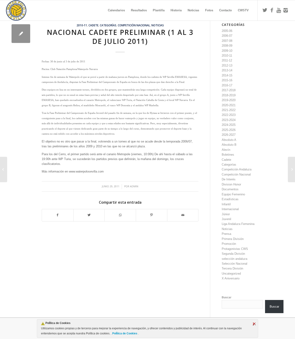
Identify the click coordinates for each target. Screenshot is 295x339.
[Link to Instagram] (285, 10)
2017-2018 (229, 90)
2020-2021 (229, 105)
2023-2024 (229, 120)
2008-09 (227, 45)
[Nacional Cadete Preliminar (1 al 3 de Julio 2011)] (21, 33)
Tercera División (232, 268)
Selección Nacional (234, 263)
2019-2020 (229, 100)
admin (134, 186)
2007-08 (227, 40)
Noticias (157, 25)
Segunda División (233, 253)
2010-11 (82, 25)
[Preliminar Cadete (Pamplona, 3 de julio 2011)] (291, 169)
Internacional (230, 209)
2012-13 (227, 65)
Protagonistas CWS (235, 249)
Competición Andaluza (236, 169)
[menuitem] (116, 10)
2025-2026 (229, 130)
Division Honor (231, 184)
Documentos (230, 189)
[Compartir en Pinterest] (151, 215)
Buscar (226, 297)
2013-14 (227, 70)
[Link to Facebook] (271, 10)
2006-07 (227, 35)
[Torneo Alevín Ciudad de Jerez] (3, 169)
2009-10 (227, 50)
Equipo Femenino (233, 194)
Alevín (226, 149)
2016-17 (227, 85)
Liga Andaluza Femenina (238, 224)
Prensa (226, 234)
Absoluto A (229, 140)
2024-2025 (229, 125)
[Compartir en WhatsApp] (120, 215)
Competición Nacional (134, 25)
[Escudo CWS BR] (16, 10)
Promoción (229, 243)
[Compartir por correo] (182, 215)
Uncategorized (231, 273)
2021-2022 (229, 110)
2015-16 (227, 80)
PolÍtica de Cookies (125, 333)
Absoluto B (229, 144)
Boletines (228, 154)
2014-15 (227, 75)
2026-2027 (229, 134)
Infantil (226, 204)
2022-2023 (229, 115)
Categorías (108, 25)
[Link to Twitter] (264, 10)
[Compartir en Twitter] (89, 215)
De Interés (229, 179)
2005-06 (227, 31)
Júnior (226, 214)
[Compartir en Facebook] (57, 215)
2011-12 (227, 60)
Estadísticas (230, 199)
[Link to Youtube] (278, 10)
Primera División (233, 239)
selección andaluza (234, 258)
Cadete (93, 25)
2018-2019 (229, 95)
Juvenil (226, 219)
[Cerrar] (254, 324)
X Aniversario (230, 278)
